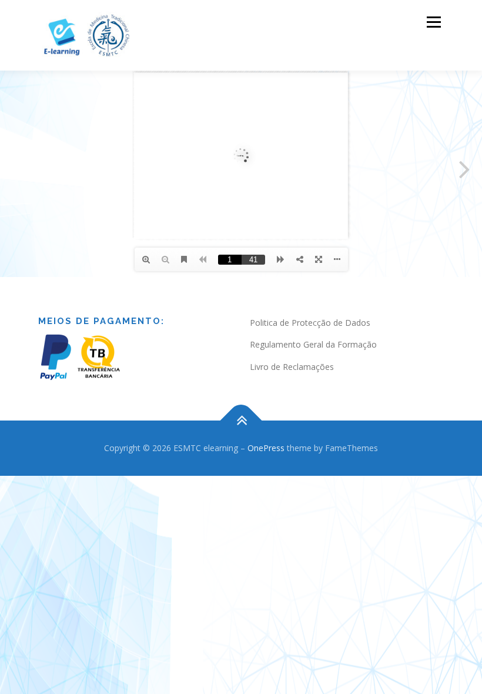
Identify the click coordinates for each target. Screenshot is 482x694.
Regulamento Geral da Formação (313, 344)
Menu (433, 21)
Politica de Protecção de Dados (310, 322)
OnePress (265, 447)
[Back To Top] (241, 421)
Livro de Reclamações (292, 366)
